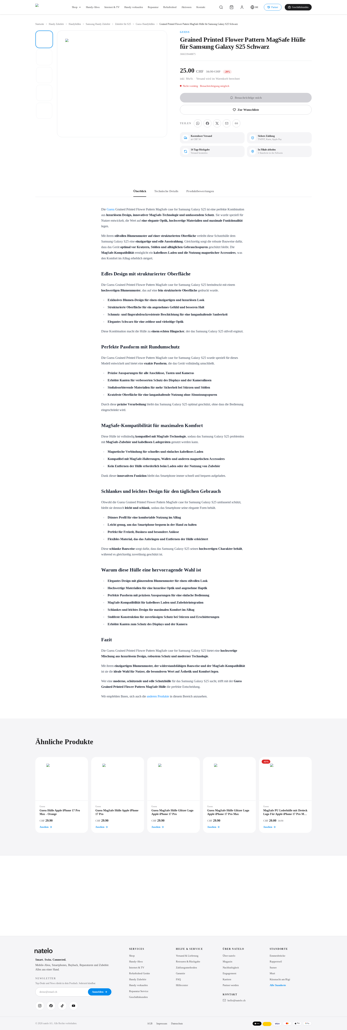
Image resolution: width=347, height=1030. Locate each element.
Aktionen (186, 7)
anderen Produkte (158, 696)
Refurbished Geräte (139, 973)
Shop (75, 7)
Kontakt (200, 7)
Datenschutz (177, 1023)
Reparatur (153, 7)
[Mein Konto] (242, 7)
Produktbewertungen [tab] (200, 191)
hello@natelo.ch (237, 1000)
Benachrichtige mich (248, 97)
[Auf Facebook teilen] (207, 123)
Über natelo (229, 955)
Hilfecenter (182, 985)
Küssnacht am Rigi (280, 979)
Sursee (273, 967)
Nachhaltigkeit (231, 967)
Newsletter (45, 978)
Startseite (39, 24)
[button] (254, 7)
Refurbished (170, 7)
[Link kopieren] (236, 123)
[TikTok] (62, 1005)
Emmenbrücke (277, 955)
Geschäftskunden (300, 7)
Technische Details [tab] (166, 191)
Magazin (227, 961)
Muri (272, 973)
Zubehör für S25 (123, 24)
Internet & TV (111, 7)
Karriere (227, 979)
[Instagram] (39, 1005)
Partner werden (231, 985)
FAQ (178, 979)
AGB (149, 1023)
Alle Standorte (278, 985)
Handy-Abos (93, 7)
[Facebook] (51, 1005)
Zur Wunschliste (248, 109)
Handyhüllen (75, 24)
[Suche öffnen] (221, 7)
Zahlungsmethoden (186, 967)
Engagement (229, 973)
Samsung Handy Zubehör (98, 24)
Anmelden (97, 991)
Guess (185, 32)
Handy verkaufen (133, 7)
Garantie (180, 973)
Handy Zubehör (56, 24)
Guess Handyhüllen (145, 24)
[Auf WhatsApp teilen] (198, 123)
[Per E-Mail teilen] (227, 123)
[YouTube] (73, 1005)
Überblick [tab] (139, 191)
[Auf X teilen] (217, 123)
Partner (274, 7)
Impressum (161, 1023)
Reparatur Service (138, 991)
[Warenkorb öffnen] (231, 7)
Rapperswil (276, 961)
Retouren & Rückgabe (188, 961)
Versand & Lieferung (187, 955)
